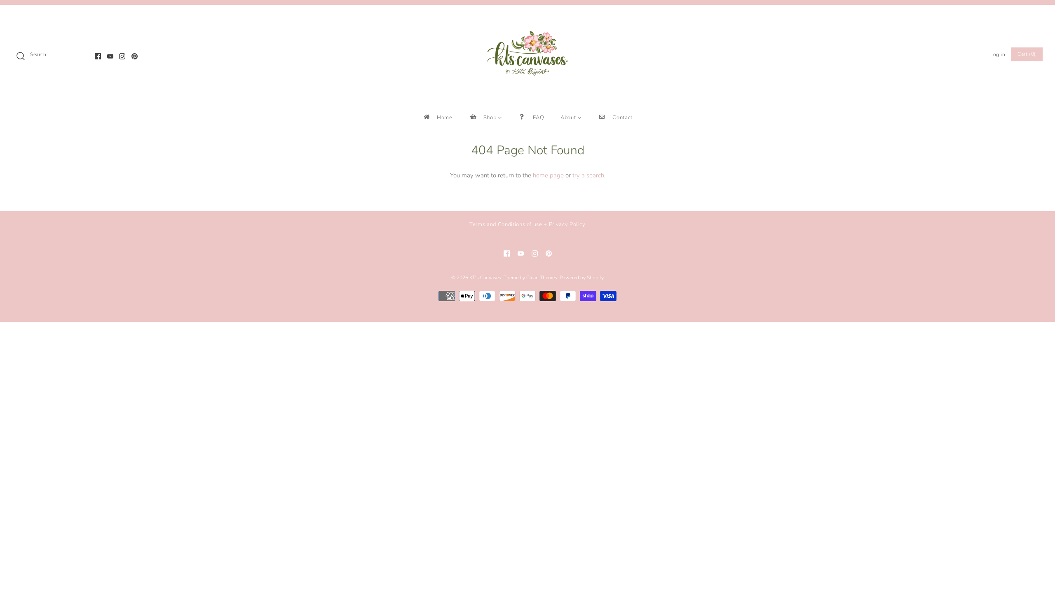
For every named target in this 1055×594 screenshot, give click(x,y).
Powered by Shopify (582, 277)
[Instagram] (122, 56)
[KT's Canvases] (527, 18)
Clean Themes (541, 277)
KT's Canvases (485, 277)
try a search (588, 175)
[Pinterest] (134, 56)
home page (548, 175)
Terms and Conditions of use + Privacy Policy (527, 224)
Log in (998, 54)
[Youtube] (110, 56)
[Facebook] (98, 56)
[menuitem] (437, 117)
